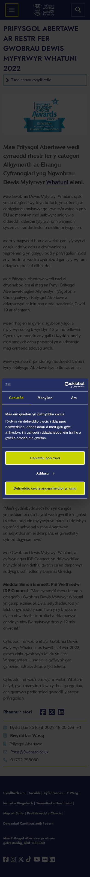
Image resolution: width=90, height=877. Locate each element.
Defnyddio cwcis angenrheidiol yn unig (45, 488)
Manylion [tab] (45, 397)
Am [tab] (74, 397)
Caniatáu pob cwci (45, 458)
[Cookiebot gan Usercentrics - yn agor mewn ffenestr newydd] (65, 385)
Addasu (42, 473)
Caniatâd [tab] (16, 397)
